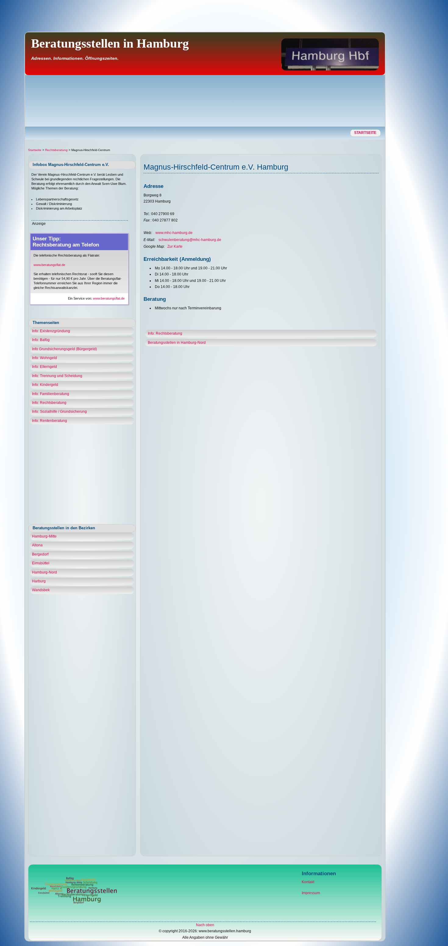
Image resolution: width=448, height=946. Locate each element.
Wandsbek (41, 590)
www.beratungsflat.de (49, 265)
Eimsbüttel (40, 563)
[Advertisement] (421, 126)
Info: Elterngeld (44, 367)
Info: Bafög (41, 340)
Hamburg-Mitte (44, 536)
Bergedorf (40, 554)
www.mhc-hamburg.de (174, 233)
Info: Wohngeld (44, 358)
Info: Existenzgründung (51, 331)
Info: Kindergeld (45, 385)
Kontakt (308, 882)
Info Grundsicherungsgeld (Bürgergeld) (64, 349)
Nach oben (205, 925)
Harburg (39, 581)
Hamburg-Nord (44, 572)
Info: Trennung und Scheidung (57, 376)
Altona (37, 545)
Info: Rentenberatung (49, 421)
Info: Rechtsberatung (49, 403)
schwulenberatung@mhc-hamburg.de (189, 240)
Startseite (365, 133)
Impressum (311, 893)
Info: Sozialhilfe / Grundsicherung (59, 411)
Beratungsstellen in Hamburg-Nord (177, 342)
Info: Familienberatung (50, 394)
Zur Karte (175, 246)
